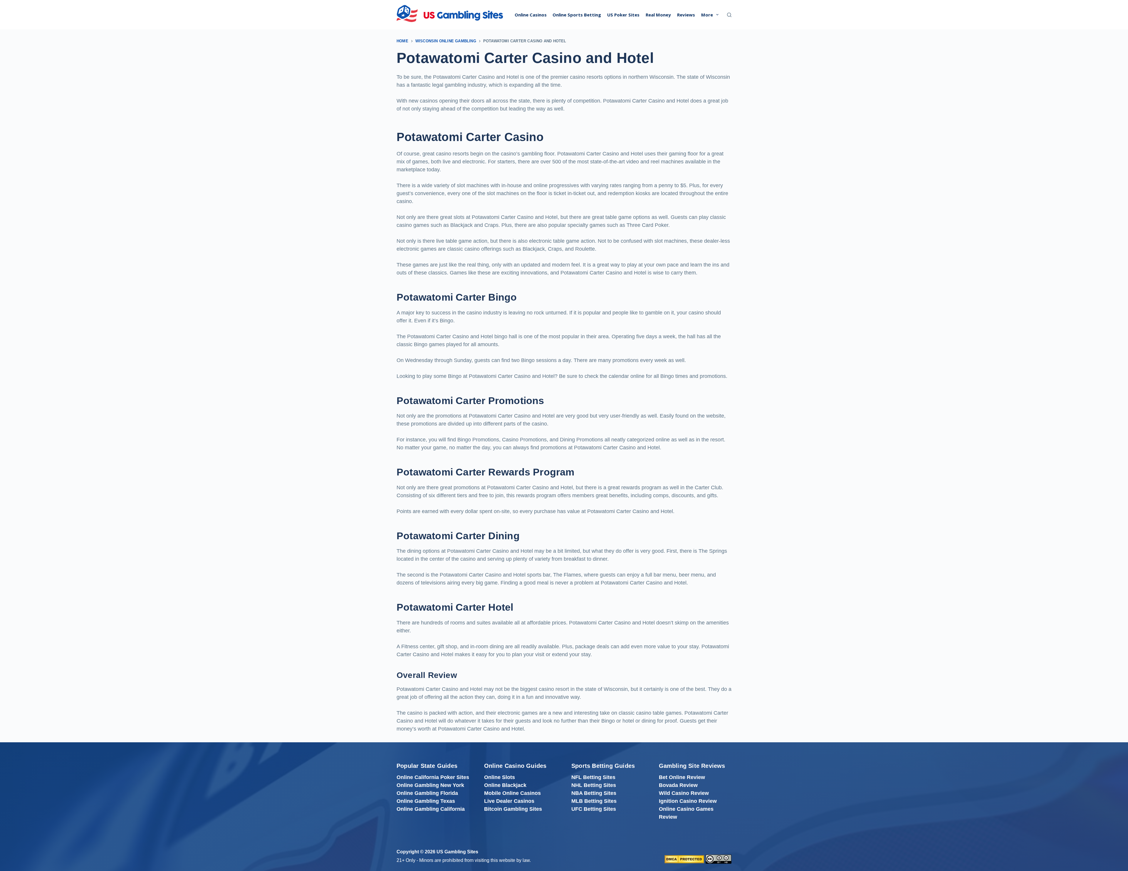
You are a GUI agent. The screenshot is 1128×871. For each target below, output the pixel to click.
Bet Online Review (682, 777)
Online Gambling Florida (427, 793)
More (707, 15)
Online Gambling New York (430, 785)
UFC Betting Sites (593, 809)
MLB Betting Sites (594, 801)
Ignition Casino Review (688, 801)
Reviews (686, 15)
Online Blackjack (505, 785)
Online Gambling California (431, 809)
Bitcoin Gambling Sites (513, 809)
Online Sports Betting (577, 15)
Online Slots (499, 777)
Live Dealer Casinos (509, 801)
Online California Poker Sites (433, 777)
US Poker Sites (623, 15)
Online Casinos (531, 15)
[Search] (729, 15)
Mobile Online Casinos (512, 793)
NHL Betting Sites (593, 785)
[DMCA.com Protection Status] (684, 859)
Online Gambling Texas (426, 801)
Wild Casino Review (684, 793)
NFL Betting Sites (593, 777)
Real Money (658, 15)
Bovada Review (678, 785)
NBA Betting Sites (593, 793)
